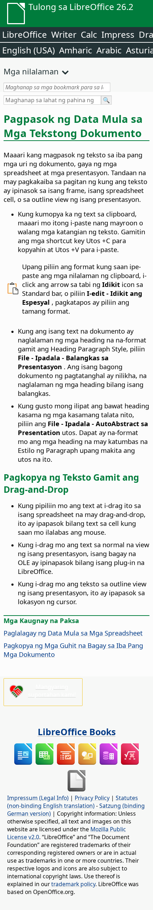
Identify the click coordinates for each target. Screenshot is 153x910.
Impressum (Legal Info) (38, 798)
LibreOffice (24, 34)
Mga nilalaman (31, 71)
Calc (89, 34)
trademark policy (73, 884)
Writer (63, 34)
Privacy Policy (92, 798)
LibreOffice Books (77, 732)
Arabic (109, 50)
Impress (117, 34)
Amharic (75, 50)
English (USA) (28, 50)
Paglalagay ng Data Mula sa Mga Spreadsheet (73, 632)
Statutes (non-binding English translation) (72, 802)
